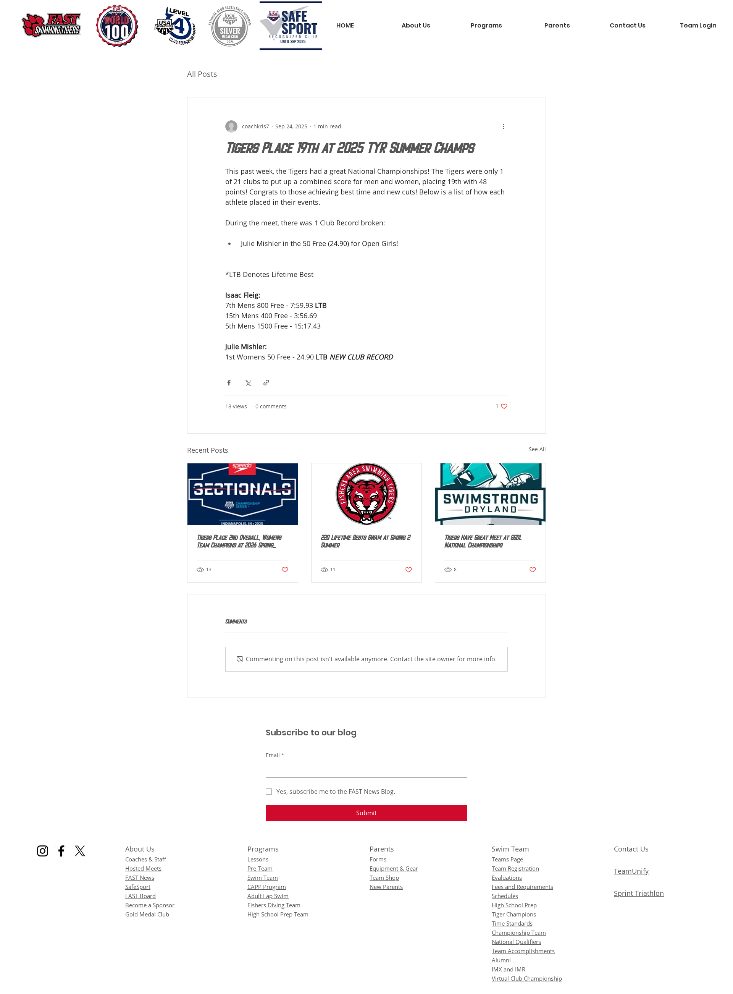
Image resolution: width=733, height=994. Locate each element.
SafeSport (137, 886)
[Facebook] (61, 850)
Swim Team (510, 848)
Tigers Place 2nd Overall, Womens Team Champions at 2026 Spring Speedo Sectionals (239, 542)
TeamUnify (631, 871)
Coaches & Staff (145, 859)
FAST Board (140, 896)
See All (537, 449)
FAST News (139, 877)
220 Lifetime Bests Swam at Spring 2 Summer (365, 542)
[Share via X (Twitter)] (247, 382)
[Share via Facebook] (228, 382)
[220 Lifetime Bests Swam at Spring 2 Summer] (367, 494)
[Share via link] (266, 382)
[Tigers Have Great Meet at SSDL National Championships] (490, 494)
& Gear (394, 868)
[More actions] (503, 126)
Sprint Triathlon (639, 893)
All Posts (202, 74)
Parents (382, 848)
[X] (80, 850)
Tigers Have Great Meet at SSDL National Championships (482, 542)
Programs (263, 848)
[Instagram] (42, 850)
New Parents (386, 886)
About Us (140, 848)
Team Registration (515, 868)
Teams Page (507, 859)
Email (275, 755)
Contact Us (631, 848)
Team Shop (384, 877)
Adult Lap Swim (268, 896)
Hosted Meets (143, 868)
